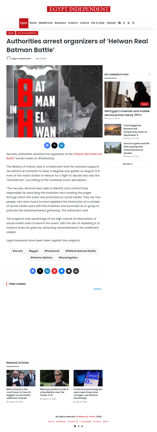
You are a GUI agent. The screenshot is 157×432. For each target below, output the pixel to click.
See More (127, 163)
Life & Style (97, 22)
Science (73, 22)
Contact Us (73, 421)
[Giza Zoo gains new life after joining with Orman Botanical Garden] (112, 147)
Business (60, 22)
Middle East (46, 22)
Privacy (97, 421)
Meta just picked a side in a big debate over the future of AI (54, 392)
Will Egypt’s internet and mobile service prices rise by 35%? (126, 113)
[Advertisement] (54, 324)
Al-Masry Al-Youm (85, 416)
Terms (106, 421)
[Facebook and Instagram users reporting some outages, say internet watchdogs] (88, 378)
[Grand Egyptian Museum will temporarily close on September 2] (112, 129)
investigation (69, 257)
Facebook (53, 251)
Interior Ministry (43, 257)
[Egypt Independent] (78, 9)
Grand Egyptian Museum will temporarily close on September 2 (135, 130)
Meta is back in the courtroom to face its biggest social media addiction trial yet (18, 394)
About (51, 421)
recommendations (27, 33)
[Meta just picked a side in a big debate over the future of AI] (54, 378)
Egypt (23, 22)
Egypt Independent (21, 58)
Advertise (61, 421)
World (32, 22)
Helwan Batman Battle (82, 251)
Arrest (19, 251)
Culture (84, 22)
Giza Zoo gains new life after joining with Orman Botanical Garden (136, 148)
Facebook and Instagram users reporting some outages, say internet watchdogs (88, 394)
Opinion (111, 22)
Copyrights (85, 421)
